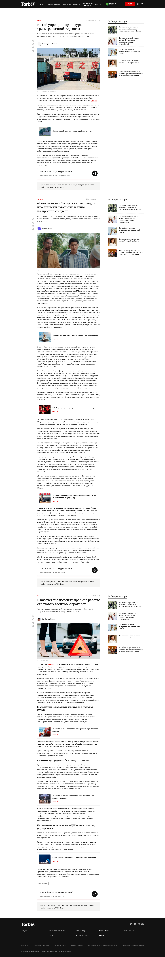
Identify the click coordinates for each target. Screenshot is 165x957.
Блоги (101, 935)
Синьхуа (94, 100)
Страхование (41, 596)
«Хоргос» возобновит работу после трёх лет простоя (72, 131)
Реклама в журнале (76, 945)
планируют (51, 664)
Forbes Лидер (81, 931)
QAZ (96, 4)
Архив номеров (128, 931)
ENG (101, 4)
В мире (39, 20)
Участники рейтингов (53, 4)
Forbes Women (66, 4)
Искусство (40, 199)
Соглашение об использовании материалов (102, 945)
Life (50, 935)
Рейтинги (41, 4)
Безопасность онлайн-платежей (133, 945)
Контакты (24, 945)
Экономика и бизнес (57, 931)
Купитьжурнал (130, 4)
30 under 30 (76, 4)
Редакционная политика (41, 945)
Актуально (25, 931)
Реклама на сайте (60, 945)
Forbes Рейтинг (82, 935)
